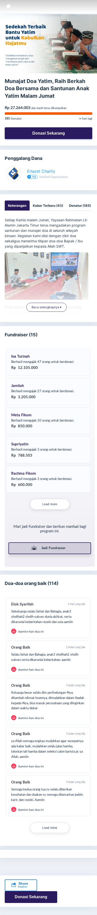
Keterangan (17, 206)
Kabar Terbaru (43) (48, 206)
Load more (49, 504)
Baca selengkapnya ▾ (46, 307)
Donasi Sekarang (48, 133)
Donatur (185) (80, 206)
